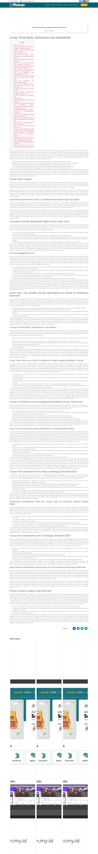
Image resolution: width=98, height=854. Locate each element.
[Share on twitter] (78, 628)
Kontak (65, 5)
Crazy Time (71, 187)
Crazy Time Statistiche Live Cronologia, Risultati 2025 (24, 73)
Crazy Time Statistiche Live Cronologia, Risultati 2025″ (24, 81)
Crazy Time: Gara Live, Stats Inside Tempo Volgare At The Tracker (24, 63)
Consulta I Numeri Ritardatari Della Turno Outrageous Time (24, 115)
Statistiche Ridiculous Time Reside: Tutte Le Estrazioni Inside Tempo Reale (24, 77)
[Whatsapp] (88, 1)
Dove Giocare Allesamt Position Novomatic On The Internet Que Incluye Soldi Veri (24, 85)
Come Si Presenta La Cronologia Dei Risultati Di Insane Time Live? (24, 66)
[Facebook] (80, 1)
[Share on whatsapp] (86, 628)
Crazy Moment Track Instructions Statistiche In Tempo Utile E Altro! (24, 70)
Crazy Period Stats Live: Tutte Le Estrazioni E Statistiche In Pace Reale (24, 146)
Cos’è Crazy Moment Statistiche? (23, 140)
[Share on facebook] (74, 628)
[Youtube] (86, 1)
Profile (53, 5)
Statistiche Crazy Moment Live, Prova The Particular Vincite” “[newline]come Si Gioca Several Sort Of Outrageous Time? (24, 105)
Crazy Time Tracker (19, 45)
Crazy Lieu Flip (17, 98)
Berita (59, 5)
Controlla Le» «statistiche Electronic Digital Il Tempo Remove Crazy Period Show (24, 119)
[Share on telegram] (82, 628)
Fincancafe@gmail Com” (20, 53)
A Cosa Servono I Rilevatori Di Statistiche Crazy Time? (24, 92)
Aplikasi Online (73, 5)
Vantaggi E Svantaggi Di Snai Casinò (23, 109)
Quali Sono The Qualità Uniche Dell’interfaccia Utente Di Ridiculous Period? (24, 56)
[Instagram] (84, 1)
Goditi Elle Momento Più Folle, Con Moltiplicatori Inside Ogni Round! (24, 47)
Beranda (47, 5)
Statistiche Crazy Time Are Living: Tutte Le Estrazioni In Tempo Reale (24, 138)
